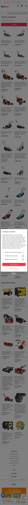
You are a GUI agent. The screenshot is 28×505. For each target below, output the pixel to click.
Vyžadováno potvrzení (14, 268)
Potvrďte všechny (14, 264)
